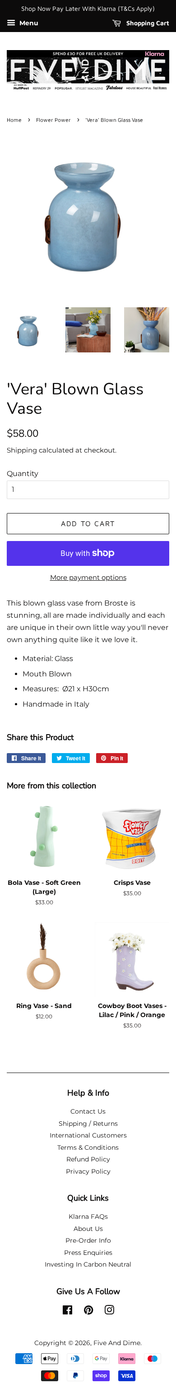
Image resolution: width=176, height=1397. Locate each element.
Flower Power (53, 119)
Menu (28, 23)
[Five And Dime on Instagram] (109, 1311)
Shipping (22, 450)
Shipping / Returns (88, 1123)
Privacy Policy (88, 1171)
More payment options (88, 577)
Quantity (22, 473)
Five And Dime (116, 1342)
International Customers (88, 1135)
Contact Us (88, 1111)
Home (14, 119)
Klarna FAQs (88, 1216)
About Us (88, 1228)
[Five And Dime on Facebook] (67, 1311)
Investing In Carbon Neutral (88, 1264)
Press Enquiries (88, 1252)
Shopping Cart (147, 23)
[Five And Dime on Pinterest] (88, 1311)
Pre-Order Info (88, 1240)
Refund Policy (88, 1159)
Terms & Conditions (88, 1147)
